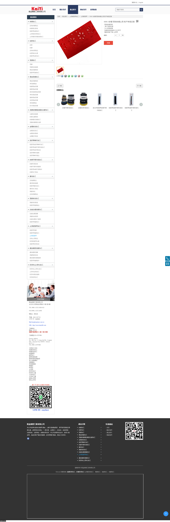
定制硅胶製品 (34, 50)
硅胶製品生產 (34, 53)
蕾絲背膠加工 (34, 77)
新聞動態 (93, 9)
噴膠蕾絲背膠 (34, 86)
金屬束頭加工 (34, 126)
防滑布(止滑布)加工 (36, 265)
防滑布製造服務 (34, 274)
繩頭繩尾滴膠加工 (36, 248)
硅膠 (31, 48)
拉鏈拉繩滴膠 (34, 213)
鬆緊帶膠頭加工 (34, 186)
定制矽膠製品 (34, 25)
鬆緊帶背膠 (33, 230)
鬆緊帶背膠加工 (34, 72)
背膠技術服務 (34, 67)
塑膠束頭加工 (34, 198)
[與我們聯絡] (41, 290)
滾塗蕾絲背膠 (34, 100)
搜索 (141, 9)
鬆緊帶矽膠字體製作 (36, 169)
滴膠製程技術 (34, 255)
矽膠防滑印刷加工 (83, 108)
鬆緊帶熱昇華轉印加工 (36, 144)
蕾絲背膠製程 (34, 70)
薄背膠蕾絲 (33, 103)
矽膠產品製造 (34, 28)
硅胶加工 (33, 41)
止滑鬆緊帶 (33, 235)
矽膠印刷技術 (34, 164)
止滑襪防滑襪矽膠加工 (36, 36)
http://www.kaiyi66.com (39, 325)
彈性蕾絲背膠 (34, 94)
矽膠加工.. (33, 21)
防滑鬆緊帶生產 (34, 241)
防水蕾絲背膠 (34, 105)
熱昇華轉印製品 (34, 155)
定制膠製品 (33, 180)
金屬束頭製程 (34, 133)
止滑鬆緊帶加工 (35, 226)
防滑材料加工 (34, 277)
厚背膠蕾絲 (33, 83)
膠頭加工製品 (34, 188)
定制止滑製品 (34, 238)
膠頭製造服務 (34, 183)
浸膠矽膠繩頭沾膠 (35, 122)
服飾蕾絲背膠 (34, 97)
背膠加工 (33, 60)
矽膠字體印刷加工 (36, 160)
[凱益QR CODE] (134, 431)
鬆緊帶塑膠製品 (34, 205)
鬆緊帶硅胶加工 (34, 56)
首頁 (54, 9)
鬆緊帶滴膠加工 (34, 222)
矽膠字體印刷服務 (35, 166)
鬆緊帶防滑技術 (34, 244)
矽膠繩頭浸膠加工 (35, 119)
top (166, 514)
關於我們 (63, 9)
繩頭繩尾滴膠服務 (35, 258)
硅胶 (31, 45)
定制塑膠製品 (34, 194)
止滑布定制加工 (34, 271)
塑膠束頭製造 (34, 202)
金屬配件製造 (34, 136)
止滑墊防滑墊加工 (35, 34)
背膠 (31, 64)
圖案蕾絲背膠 (34, 89)
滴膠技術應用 (34, 216)
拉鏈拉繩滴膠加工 (36, 209)
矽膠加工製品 (34, 172)
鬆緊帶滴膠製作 (34, 260)
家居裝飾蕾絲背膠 (35, 92)
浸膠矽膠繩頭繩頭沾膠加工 (39, 110)
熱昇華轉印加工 (35, 140)
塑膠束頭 (32, 191)
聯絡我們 (83, 9)
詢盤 (108, 43)
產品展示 (73, 9)
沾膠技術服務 (34, 114)
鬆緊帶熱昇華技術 (35, 150)
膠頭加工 (33, 176)
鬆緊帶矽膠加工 (34, 31)
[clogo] (37, 9)
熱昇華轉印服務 (34, 153)
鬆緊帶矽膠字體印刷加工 (37, 147)
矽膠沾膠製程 (34, 117)
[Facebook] (28, 438)
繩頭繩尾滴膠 (34, 252)
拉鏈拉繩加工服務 (35, 219)
